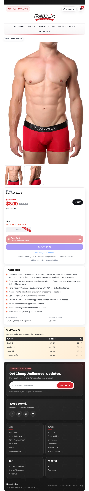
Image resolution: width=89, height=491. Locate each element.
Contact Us (12, 474)
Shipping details (37, 260)
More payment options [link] (44, 252)
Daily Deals (19, 26)
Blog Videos (52, 440)
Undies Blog (44, 32)
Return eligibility (52, 260)
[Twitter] (19, 414)
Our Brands (12, 444)
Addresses (52, 470)
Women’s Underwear (16, 440)
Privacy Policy (52, 485)
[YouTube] (33, 414)
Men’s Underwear (15, 436)
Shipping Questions (16, 466)
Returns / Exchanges (16, 470)
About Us (51, 432)
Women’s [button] (42, 26)
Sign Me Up (65, 385)
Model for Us (53, 447)
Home (7, 39)
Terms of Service (65, 485)
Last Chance (58, 26)
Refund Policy (78, 485)
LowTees (71, 26)
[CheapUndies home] (44, 17)
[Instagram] (26, 414)
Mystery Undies (14, 451)
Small (18, 229)
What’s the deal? (54, 451)
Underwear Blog (54, 444)
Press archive (53, 436)
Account (51, 466)
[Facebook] (12, 414)
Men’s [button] (30, 26)
